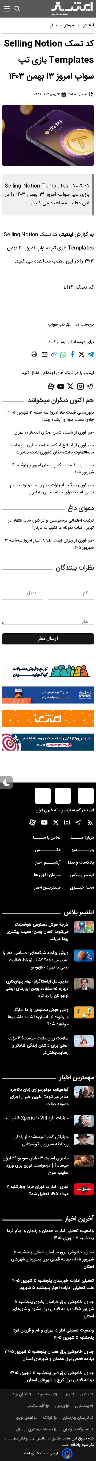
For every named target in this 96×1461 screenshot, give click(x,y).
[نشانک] (48, 695)
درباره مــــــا (82, 837)
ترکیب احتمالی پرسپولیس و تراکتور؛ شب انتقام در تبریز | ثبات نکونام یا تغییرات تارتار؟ (51, 524)
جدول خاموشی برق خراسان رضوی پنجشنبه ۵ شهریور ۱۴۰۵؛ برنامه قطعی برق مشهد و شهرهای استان (53, 1309)
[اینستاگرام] (80, 386)
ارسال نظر (48, 639)
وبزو (66, 1394)
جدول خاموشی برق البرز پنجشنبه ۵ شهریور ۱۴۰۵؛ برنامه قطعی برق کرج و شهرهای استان (52, 1377)
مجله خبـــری (82, 887)
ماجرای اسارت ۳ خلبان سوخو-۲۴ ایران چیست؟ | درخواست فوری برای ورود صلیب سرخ (36, 1165)
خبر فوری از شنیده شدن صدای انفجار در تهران (54, 432)
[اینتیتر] (72, 8)
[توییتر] (70, 386)
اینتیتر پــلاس (82, 875)
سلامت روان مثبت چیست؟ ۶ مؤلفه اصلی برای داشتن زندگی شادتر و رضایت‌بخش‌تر (38, 1045)
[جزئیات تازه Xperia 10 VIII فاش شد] (84, 1121)
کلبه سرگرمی (35, 1406)
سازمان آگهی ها (47, 875)
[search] (17, 9)
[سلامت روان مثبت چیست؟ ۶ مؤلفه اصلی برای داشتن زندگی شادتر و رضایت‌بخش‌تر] (84, 1041)
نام (86, 593)
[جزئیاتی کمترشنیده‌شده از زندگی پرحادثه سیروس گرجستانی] (84, 1140)
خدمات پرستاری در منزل (34, 1429)
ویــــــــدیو (82, 850)
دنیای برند (19, 1394)
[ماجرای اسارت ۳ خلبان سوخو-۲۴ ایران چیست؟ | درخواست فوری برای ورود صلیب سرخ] (84, 1161)
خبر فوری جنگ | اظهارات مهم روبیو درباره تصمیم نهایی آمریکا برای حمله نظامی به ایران (52, 489)
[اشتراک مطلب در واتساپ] (63, 357)
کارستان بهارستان (76, 1418)
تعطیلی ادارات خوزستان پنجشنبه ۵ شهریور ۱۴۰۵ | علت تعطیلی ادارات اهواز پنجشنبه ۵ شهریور (51, 1284)
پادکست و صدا (81, 862)
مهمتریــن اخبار (47, 887)
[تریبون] (48, 742)
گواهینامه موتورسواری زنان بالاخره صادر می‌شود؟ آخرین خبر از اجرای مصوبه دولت (39, 1097)
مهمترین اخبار (76, 1077)
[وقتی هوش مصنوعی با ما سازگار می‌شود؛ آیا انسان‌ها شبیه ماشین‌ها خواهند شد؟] (84, 1012)
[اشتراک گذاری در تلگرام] (90, 356)
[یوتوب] (60, 386)
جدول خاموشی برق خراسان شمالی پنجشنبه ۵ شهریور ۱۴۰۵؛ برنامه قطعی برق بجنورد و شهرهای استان (52, 1259)
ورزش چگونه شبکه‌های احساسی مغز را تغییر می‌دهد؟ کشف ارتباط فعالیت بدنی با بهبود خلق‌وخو (36, 960)
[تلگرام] (90, 386)
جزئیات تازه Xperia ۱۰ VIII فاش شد (37, 1118)
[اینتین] (48, 718)
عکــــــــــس (48, 850)
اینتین (85, 1394)
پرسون (60, 1406)
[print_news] (34, 355)
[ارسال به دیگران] (44, 357)
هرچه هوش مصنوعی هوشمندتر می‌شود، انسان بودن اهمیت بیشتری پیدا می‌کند (38, 932)
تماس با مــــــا (47, 837)
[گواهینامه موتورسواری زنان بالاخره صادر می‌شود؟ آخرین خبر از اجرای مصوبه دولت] (84, 1092)
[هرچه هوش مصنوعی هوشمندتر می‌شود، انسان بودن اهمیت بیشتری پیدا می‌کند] (84, 927)
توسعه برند (45, 1394)
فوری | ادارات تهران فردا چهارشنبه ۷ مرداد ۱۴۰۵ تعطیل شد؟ (38, 1190)
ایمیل (32, 593)
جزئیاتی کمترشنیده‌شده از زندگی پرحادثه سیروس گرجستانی (41, 1141)
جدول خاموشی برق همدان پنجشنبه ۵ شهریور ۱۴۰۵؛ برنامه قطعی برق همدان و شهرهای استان (49, 1355)
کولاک (48, 1418)
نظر (85, 621)
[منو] (7, 8)
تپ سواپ (56, 324)
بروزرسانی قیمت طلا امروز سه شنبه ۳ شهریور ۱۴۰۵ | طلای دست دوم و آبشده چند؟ (49, 416)
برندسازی (82, 1406)
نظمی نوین (24, 1418)
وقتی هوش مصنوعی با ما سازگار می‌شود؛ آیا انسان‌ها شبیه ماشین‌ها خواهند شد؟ (38, 1017)
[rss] (90, 824)
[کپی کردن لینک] (54, 356)
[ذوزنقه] (48, 671)
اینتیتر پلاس (79, 912)
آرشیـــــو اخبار (48, 862)
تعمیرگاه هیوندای (76, 1429)
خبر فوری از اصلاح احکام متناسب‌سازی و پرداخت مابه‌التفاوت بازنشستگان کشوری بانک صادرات (51, 449)
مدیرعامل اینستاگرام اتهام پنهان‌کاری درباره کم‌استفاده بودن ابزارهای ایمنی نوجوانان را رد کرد (37, 989)
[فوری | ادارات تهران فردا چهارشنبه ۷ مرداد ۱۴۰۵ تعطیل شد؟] (84, 1189)
